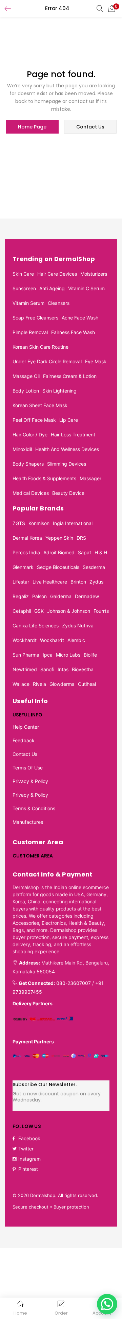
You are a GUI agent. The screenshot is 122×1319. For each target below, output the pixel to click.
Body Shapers (28, 464)
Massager (90, 478)
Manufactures (28, 822)
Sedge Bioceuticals (58, 567)
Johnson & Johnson (68, 611)
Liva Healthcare (50, 582)
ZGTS (19, 523)
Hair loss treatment (73, 434)
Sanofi (47, 669)
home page (32, 126)
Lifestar (21, 582)
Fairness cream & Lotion (70, 376)
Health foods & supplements (44, 478)
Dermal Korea (27, 538)
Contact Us (25, 754)
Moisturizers (93, 274)
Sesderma (94, 567)
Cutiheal (87, 684)
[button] (112, 8)
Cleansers (58, 303)
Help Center (26, 727)
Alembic (76, 640)
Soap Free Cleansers (35, 317)
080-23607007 (73, 983)
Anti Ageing (52, 288)
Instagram (29, 1159)
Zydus (96, 582)
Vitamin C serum (86, 288)
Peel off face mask (34, 420)
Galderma (61, 596)
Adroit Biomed (59, 552)
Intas (63, 669)
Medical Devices (31, 493)
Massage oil (26, 376)
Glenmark (23, 567)
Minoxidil (22, 449)
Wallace (21, 684)
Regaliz (21, 596)
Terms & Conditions (34, 808)
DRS (81, 538)
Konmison (38, 523)
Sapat (84, 552)
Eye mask (95, 361)
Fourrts (101, 611)
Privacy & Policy (30, 781)
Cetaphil (22, 611)
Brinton (78, 582)
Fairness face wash (73, 332)
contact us (90, 126)
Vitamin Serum (28, 303)
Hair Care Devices (57, 274)
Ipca (48, 655)
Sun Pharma (26, 655)
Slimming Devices (66, 464)
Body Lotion (26, 391)
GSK (39, 611)
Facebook (29, 1138)
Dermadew (87, 596)
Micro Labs (68, 655)
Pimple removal (30, 332)
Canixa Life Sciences (36, 625)
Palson (39, 596)
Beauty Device (68, 493)
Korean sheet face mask (40, 405)
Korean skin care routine (40, 347)
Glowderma (62, 684)
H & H (101, 552)
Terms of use (28, 767)
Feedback (24, 740)
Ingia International (73, 523)
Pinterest (28, 1169)
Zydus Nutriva (78, 625)
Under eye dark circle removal (47, 361)
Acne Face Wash (80, 317)
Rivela (39, 684)
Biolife (90, 655)
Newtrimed (25, 669)
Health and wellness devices (67, 449)
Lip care (68, 420)
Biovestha (83, 669)
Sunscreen (24, 288)
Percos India (26, 552)
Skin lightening (59, 391)
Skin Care (23, 274)
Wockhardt (25, 640)
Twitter (26, 1148)
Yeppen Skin (59, 538)
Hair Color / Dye (30, 434)
